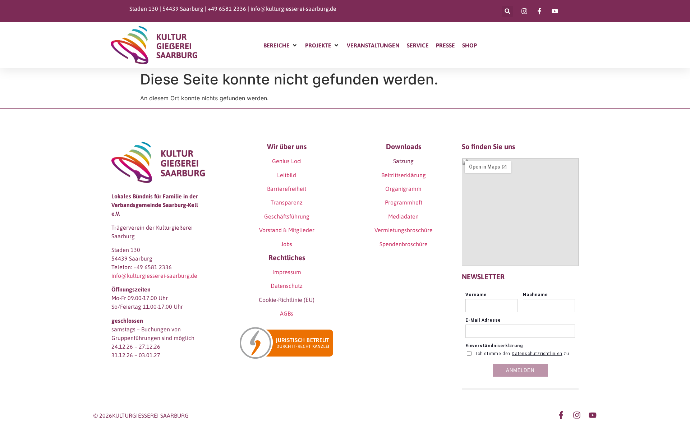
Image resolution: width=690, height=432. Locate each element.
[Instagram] (577, 415)
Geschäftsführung (286, 216)
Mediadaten (403, 216)
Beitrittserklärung (403, 175)
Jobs (286, 244)
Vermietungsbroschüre (403, 230)
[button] (507, 11)
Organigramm (403, 188)
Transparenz (287, 202)
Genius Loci (287, 161)
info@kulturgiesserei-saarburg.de (293, 8)
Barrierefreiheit (286, 188)
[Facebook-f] (561, 415)
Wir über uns (287, 146)
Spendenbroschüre (404, 244)
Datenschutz (287, 285)
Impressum (286, 272)
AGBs (286, 313)
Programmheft (403, 202)
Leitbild (286, 175)
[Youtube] (593, 415)
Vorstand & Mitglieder (286, 230)
